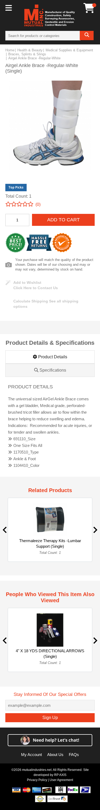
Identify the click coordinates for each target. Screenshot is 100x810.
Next (95, 530)
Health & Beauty (30, 50)
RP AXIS (60, 775)
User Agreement (61, 780)
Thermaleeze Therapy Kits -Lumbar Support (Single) (50, 543)
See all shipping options (45, 304)
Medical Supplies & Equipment (69, 50)
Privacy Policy (37, 780)
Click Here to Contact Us (35, 288)
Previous (5, 530)
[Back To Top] (86, 404)
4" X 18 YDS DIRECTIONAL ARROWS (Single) (50, 654)
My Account (31, 754)
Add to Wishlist (27, 282)
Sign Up (50, 717)
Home (9, 50)
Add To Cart (63, 219)
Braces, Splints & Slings (27, 54)
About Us (55, 754)
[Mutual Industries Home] (50, 26)
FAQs (74, 754)
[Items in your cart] (89, 8)
